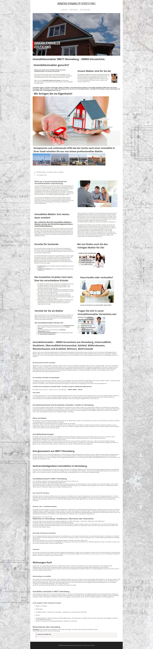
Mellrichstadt (96, 618)
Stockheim (115, 618)
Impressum (80, 645)
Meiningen (68, 629)
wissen (103, 436)
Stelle (34, 356)
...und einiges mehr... (42, 175)
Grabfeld (84, 618)
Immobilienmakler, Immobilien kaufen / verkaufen (50, 172)
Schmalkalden (61, 629)
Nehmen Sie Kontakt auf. (44, 634)
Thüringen (58, 603)
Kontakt (92, 645)
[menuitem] (65, 9)
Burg (94, 629)
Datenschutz (87, 645)
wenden (97, 554)
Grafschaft (50, 631)
